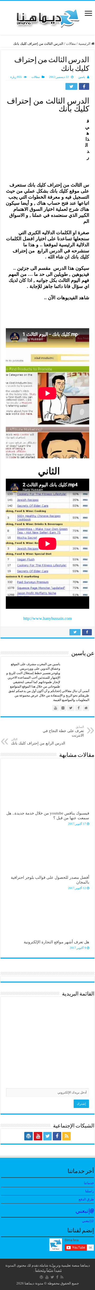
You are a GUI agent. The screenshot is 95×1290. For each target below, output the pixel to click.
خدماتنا (89, 1183)
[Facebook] (57, 1136)
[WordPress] (28, 1136)
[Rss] (66, 1136)
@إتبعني (84, 1211)
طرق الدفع (86, 1199)
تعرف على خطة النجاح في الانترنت (63, 731)
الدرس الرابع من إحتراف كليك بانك (38, 741)
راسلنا (89, 1191)
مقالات (71, 44)
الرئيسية (84, 44)
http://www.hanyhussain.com (47, 618)
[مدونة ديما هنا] (47, 17)
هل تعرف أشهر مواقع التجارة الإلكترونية (56, 942)
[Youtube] (38, 1136)
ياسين (81, 77)
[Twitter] (47, 1136)
